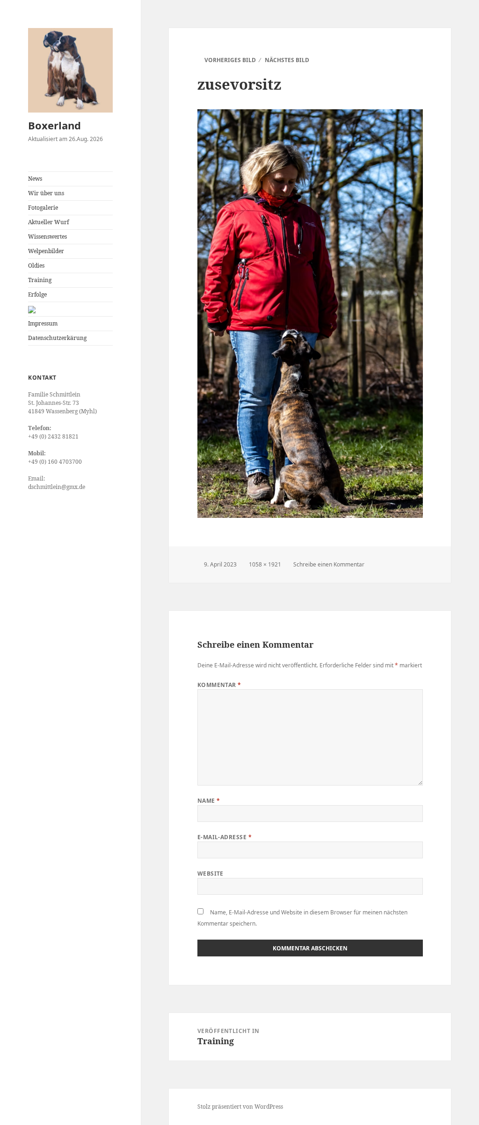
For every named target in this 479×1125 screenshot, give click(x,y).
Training (39, 280)
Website (210, 873)
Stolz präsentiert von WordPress (240, 1107)
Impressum (43, 323)
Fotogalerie (43, 208)
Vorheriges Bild (230, 60)
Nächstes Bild (287, 60)
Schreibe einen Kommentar (328, 564)
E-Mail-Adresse (224, 837)
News (35, 179)
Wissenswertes (47, 237)
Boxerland (54, 125)
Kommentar (219, 685)
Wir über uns (46, 193)
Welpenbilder (46, 251)
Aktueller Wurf (48, 222)
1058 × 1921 (265, 564)
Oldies (36, 265)
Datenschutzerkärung (57, 338)
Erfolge (37, 294)
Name (208, 801)
